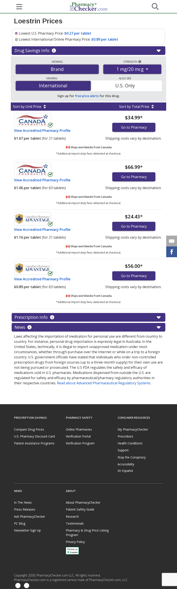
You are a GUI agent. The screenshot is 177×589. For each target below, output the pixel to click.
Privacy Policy (75, 542)
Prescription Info (31, 317)
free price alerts (87, 96)
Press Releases (24, 509)
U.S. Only (125, 86)
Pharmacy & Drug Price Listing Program (87, 532)
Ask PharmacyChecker (29, 516)
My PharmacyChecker (133, 429)
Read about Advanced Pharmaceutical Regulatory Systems (103, 383)
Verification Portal (78, 436)
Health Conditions (130, 443)
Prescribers (125, 436)
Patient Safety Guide (80, 509)
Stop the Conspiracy (132, 457)
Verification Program (80, 443)
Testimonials (75, 523)
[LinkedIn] (26, 586)
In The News (23, 502)
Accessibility (126, 464)
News (20, 327)
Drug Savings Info (32, 50)
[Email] (171, 241)
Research (72, 516)
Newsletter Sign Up (27, 530)
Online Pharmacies (79, 429)
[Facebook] (18, 586)
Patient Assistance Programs (34, 443)
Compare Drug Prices (29, 429)
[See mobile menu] (17, 6)
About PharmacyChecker (83, 502)
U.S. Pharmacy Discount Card (34, 436)
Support (123, 450)
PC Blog (19, 523)
